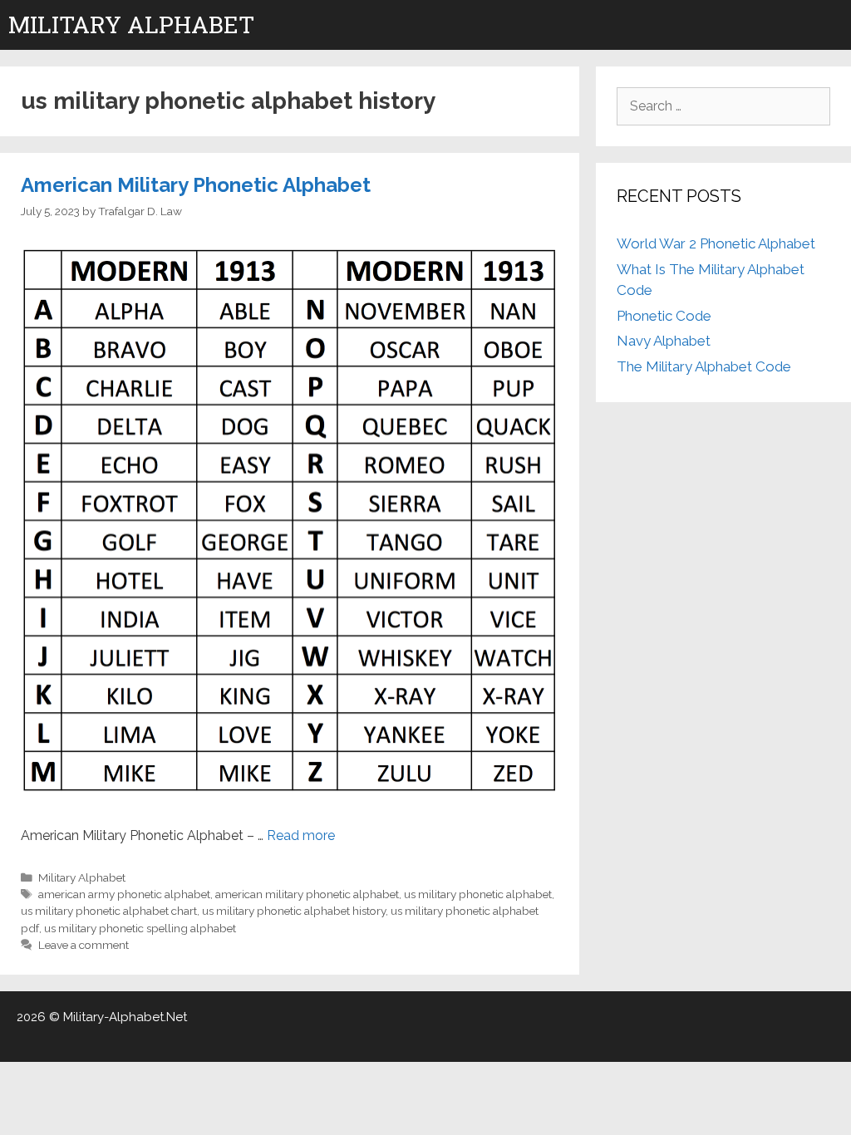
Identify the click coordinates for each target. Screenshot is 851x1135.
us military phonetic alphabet (478, 894)
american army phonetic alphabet (124, 894)
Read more (301, 835)
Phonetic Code (664, 315)
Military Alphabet (131, 24)
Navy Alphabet (664, 340)
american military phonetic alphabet (307, 894)
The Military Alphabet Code (704, 366)
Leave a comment (83, 944)
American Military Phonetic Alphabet (196, 185)
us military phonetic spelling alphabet (140, 928)
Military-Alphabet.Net (125, 1017)
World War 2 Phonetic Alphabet (716, 243)
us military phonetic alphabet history (294, 910)
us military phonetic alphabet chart (109, 910)
